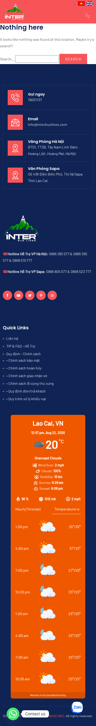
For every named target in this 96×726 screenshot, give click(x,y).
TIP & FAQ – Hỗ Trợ (20, 346)
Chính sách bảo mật (24, 360)
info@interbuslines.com (47, 124)
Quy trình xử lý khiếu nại (27, 398)
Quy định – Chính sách (23, 353)
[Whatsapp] (13, 714)
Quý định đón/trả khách (27, 391)
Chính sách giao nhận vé (27, 375)
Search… (7, 59)
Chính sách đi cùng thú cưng (31, 383)
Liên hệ (12, 338)
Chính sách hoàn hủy (24, 368)
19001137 (35, 99)
